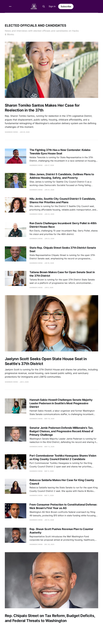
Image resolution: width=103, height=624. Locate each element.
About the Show (27, 16)
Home (11, 16)
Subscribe (66, 6)
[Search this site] (44, 6)
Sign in (52, 6)
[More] (10, 6)
